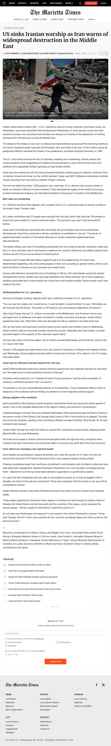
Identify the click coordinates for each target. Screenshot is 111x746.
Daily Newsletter (14, 642)
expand (102, 62)
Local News (11, 699)
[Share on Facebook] (101, 53)
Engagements (12, 729)
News (12, 3)
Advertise (44, 725)
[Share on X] (106, 53)
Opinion (34, 3)
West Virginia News (14, 710)
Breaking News (65, 642)
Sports (22, 3)
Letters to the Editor (83, 706)
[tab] (52, 121)
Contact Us (45, 729)
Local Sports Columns (49, 702)
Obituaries (56, 3)
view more (54, 607)
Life (44, 3)
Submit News (57, 19)
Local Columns (80, 699)
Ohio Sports (45, 710)
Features (10, 725)
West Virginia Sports (49, 706)
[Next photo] (104, 89)
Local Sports (45, 699)
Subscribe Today (76, 19)
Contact (45, 717)
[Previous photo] (7, 89)
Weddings (10, 732)
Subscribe (91, 3)
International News (14, 28)
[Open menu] (4, 3)
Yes (9, 654)
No (16, 654)
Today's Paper (40, 19)
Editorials (78, 702)
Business (10, 706)
